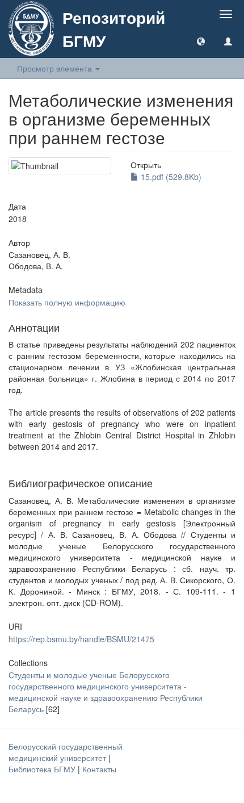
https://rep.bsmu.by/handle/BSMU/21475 (81, 639)
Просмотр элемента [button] (55, 68)
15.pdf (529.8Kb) (169, 176)
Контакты (99, 769)
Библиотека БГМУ (43, 769)
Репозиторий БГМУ (113, 29)
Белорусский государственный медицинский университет (66, 752)
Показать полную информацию (67, 302)
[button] (201, 41)
